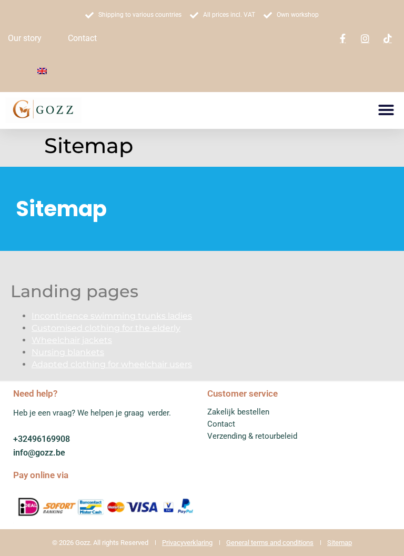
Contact (82, 38)
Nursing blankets (68, 352)
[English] (42, 71)
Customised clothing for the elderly (106, 328)
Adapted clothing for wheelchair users (112, 364)
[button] (386, 110)
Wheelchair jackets (72, 340)
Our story (25, 38)
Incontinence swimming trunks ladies (112, 316)
